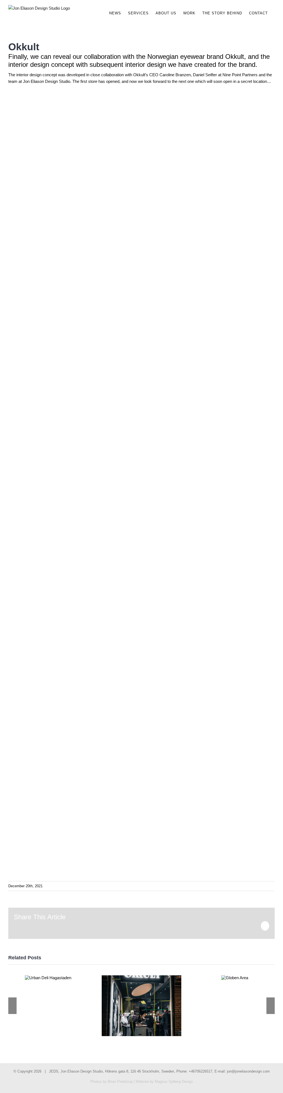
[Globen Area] (234, 977)
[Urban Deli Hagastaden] (48, 977)
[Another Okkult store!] (141, 1005)
